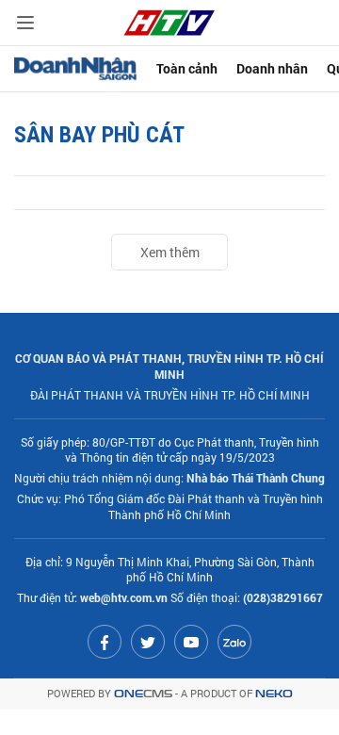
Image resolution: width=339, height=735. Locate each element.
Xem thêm (170, 252)
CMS (143, 694)
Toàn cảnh (187, 68)
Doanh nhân (272, 68)
